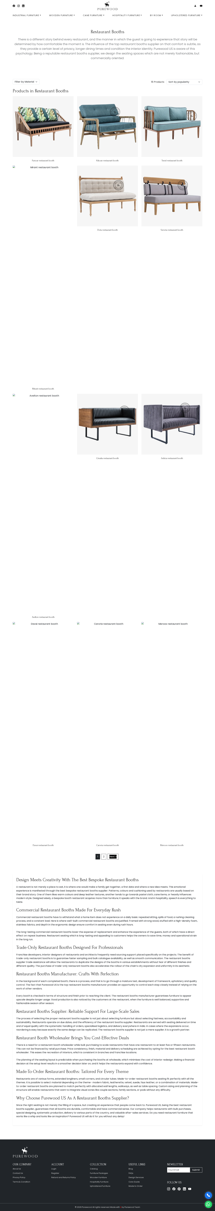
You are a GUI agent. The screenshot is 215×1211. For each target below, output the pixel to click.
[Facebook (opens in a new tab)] (14, 6)
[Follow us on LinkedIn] (184, 1189)
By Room (155, 15)
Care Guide (134, 1182)
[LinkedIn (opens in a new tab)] (23, 6)
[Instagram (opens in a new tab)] (18, 6)
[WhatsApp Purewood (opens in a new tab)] (208, 1204)
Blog (131, 1169)
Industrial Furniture (26, 15)
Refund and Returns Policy (63, 1177)
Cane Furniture (92, 15)
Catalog (94, 1169)
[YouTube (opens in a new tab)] (201, 6)
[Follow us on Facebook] (173, 1189)
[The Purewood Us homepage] (26, 1152)
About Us (17, 1169)
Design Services (136, 1177)
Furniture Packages (99, 1173)
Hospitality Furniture (126, 15)
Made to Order (136, 1186)
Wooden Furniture (61, 15)
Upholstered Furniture (185, 15)
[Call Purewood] (208, 1195)
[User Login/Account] (195, 6)
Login (53, 1169)
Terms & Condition (21, 1182)
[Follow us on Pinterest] (179, 1189)
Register (55, 1173)
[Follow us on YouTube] (189, 1189)
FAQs (131, 1173)
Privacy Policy (19, 1177)
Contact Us (18, 1173)
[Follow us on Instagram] (168, 1189)
